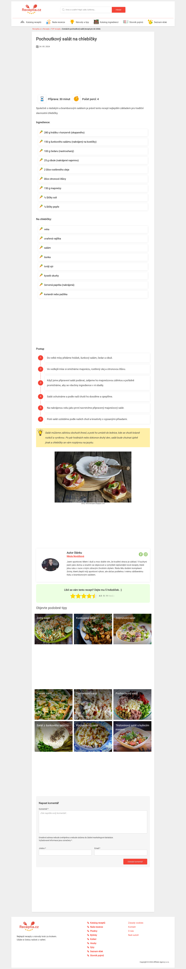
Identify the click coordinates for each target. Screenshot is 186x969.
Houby (93, 943)
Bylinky (93, 935)
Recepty (46, 29)
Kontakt (132, 927)
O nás (131, 931)
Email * (97, 848)
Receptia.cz (36, 29)
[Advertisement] (93, 69)
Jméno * (42, 848)
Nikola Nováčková (75, 556)
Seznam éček (160, 22)
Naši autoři (133, 935)
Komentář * (43, 809)
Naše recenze (58, 22)
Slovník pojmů (136, 22)
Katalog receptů (33, 22)
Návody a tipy (82, 22)
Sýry (92, 947)
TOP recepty (55, 29)
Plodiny (93, 931)
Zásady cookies (135, 923)
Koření (93, 939)
